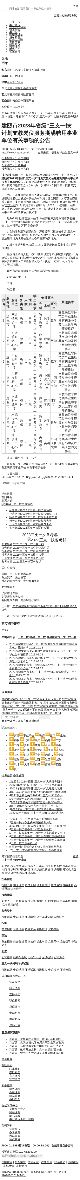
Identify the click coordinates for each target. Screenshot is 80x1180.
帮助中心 (7, 1065)
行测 (4, 923)
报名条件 (56, 866)
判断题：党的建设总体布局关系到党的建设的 (36, 1042)
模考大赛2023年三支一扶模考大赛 (30, 520)
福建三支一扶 (38, 637)
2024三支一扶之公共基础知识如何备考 (34, 818)
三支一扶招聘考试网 (40, 149)
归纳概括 (7, 941)
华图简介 (7, 1162)
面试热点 (59, 957)
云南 (15, 100)
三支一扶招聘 (17, 27)
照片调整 (14, 988)
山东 (9, 69)
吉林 (15, 106)
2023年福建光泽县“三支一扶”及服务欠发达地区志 (31, 699)
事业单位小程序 (42, 8)
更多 (75, 856)
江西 (31, 69)
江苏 (15, 69)
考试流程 (44, 866)
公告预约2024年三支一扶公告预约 (30, 510)
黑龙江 (22, 106)
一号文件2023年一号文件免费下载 (30, 524)
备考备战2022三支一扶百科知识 (21, 561)
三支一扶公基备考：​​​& (24, 843)
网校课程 (14, 1088)
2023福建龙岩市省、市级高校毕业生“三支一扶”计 (31, 713)
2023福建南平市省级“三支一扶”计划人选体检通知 (48, 709)
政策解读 (13, 904)
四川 (9, 100)
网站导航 (14, 1095)
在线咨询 (14, 1072)
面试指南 (7, 957)
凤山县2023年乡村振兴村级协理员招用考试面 (38, 791)
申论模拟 (53, 969)
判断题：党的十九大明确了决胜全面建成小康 (36, 1053)
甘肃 (31, 94)
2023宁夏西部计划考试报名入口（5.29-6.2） (39, 615)
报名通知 (18, 885)
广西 (15, 75)
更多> (5, 630)
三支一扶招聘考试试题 (15, 963)
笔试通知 (56, 885)
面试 (4, 951)
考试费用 (56, 869)
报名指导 (14, 37)
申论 (4, 935)
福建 (37, 69)
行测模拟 (42, 969)
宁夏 (9, 94)
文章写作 (53, 941)
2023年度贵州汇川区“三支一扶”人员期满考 (37, 785)
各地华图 (14, 1099)
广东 (9, 75)
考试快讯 (14, 34)
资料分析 (53, 929)
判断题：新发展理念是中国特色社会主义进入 (36, 1046)
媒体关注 (46, 1162)
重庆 (31, 100)
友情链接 (21, 1165)
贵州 (20, 100)
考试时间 (13, 869)
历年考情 (65, 901)
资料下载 (14, 1025)
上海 (42, 69)
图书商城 (14, 1115)
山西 (26, 88)
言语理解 (18, 929)
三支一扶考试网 (46, 113)
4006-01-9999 (10, 1145)
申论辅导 (18, 916)
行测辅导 (7, 916)
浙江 (20, 69)
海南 (20, 75)
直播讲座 (14, 994)
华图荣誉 (20, 1162)
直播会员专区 (17, 1108)
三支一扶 (14, 21)
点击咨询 (67, 1145)
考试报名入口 (30, 866)
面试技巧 (47, 957)
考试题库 (14, 1135)
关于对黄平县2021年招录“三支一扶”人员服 (37, 798)
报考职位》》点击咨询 (15, 168)
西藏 (26, 100)
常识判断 (7, 929)
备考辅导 (14, 41)
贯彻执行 (30, 941)
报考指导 (7, 894)
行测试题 (7, 969)
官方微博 (14, 1075)
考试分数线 (12, 872)
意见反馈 (8, 1165)
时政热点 (14, 44)
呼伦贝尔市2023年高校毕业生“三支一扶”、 (37, 805)
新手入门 (7, 901)
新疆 (15, 94)
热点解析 (14, 1139)
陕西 (26, 94)
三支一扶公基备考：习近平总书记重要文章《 (38, 832)
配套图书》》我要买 (14, 165)
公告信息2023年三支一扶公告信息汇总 (33, 513)
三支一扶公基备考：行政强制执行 (31, 829)
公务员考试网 (26, 113)
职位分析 (30, 901)
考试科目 (24, 869)
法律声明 (73, 1162)
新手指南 (7, 1085)
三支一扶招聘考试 (65, 15)
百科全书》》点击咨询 (15, 161)
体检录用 (15, 888)
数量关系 (30, 929)
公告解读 (18, 901)
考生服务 (7, 1059)
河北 (20, 88)
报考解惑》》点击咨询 (15, 158)
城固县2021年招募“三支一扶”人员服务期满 (37, 781)
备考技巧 (59, 916)
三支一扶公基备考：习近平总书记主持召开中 (38, 836)
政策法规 (14, 48)
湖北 (15, 82)
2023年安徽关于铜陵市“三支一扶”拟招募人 (37, 802)
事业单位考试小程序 (21, 1119)
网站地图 (14, 8)
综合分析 (18, 941)
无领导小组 (34, 957)
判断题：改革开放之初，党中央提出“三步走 (35, 1049)
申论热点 (14, 1012)
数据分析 (42, 901)
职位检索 (14, 1000)
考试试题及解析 (40, 869)
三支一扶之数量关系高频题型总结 (31, 822)
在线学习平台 (10, 1105)
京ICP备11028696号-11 (16, 1171)
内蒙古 (33, 88)
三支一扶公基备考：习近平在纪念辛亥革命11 (38, 839)
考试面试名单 (27, 872)
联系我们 (25, 8)
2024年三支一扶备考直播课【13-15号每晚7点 (39, 825)
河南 (9, 82)
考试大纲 (15, 866)
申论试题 (18, 969)
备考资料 (18, 775)
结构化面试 (20, 957)
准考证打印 (43, 885)
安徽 (26, 69)
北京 (9, 88)
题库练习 (14, 1006)
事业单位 (14, 25)
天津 (15, 88)
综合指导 (65, 941)
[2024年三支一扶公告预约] (17, 504)
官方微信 (14, 1079)
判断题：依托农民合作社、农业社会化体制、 (36, 1039)
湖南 (20, 82)
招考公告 (14, 1128)
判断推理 (42, 929)
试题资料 (14, 51)
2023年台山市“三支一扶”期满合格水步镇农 (37, 809)
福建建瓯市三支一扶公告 (62, 637)
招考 (62, 113)
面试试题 (30, 969)
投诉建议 (7, 1151)
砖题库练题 (8, 975)
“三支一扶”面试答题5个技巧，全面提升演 (37, 850)
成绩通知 (68, 885)
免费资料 (7, 1125)
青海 (20, 94)
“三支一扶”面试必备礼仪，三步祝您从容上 (36, 846)
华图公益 (33, 1162)
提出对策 (42, 941)
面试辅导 (30, 916)
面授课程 (14, 1092)
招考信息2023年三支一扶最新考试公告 (33, 517)
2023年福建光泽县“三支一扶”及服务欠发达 (37, 788)
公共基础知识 (45, 916)
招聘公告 (7, 885)
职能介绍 (53, 901)
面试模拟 (65, 969)
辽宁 (9, 106)
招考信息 (14, 30)
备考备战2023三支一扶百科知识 (29, 527)
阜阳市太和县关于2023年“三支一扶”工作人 (37, 795)
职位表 (6, 866)
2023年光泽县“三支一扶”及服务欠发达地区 (38, 812)
